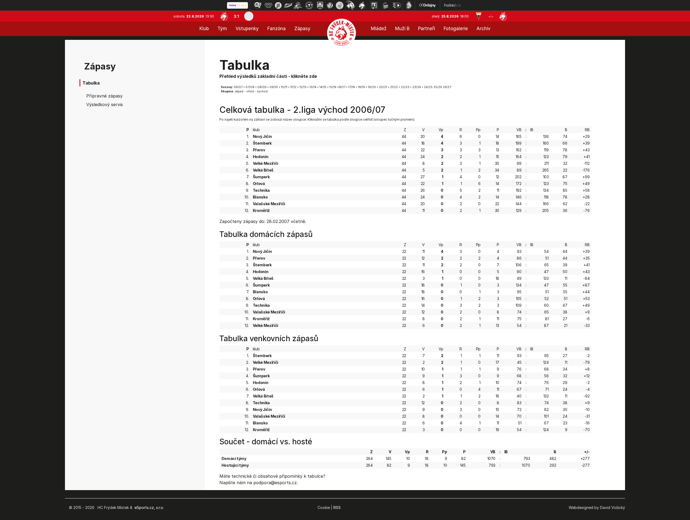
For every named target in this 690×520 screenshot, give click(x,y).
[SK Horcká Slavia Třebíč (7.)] (320, 5)
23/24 (416, 87)
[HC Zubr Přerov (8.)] (330, 5)
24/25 (428, 87)
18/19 (361, 87)
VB (518, 129)
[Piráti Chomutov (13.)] (386, 5)
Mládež (379, 28)
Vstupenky (247, 28)
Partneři (426, 28)
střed (250, 91)
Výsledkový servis (104, 104)
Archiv (484, 28)
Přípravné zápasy (104, 96)
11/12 (293, 87)
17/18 (351, 87)
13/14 (312, 87)
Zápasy (302, 28)
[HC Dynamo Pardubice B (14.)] (397, 5)
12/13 (302, 87)
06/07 (238, 87)
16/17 (342, 87)
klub (256, 129)
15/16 (332, 87)
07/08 (250, 87)
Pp (478, 129)
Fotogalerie (456, 28)
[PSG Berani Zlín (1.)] (257, 5)
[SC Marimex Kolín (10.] (350, 5)
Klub (204, 28)
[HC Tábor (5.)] (298, 5)
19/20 (372, 87)
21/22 (394, 87)
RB (587, 129)
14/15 (322, 87)
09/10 (274, 87)
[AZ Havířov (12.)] (374, 5)
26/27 (447, 87)
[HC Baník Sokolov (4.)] (288, 5)
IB (531, 129)
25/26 (437, 87)
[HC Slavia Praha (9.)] (339, 5)
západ (239, 91)
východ (262, 91)
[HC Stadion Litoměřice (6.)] (309, 5)
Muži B (402, 28)
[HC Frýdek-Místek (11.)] (362, 5)
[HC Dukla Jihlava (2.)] (268, 5)
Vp (441, 129)
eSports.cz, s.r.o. (149, 507)
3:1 (236, 16)
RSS (337, 507)
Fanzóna (276, 28)
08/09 (262, 87)
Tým (222, 28)
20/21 (383, 87)
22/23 (405, 87)
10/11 (284, 87)
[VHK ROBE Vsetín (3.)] (278, 5)
